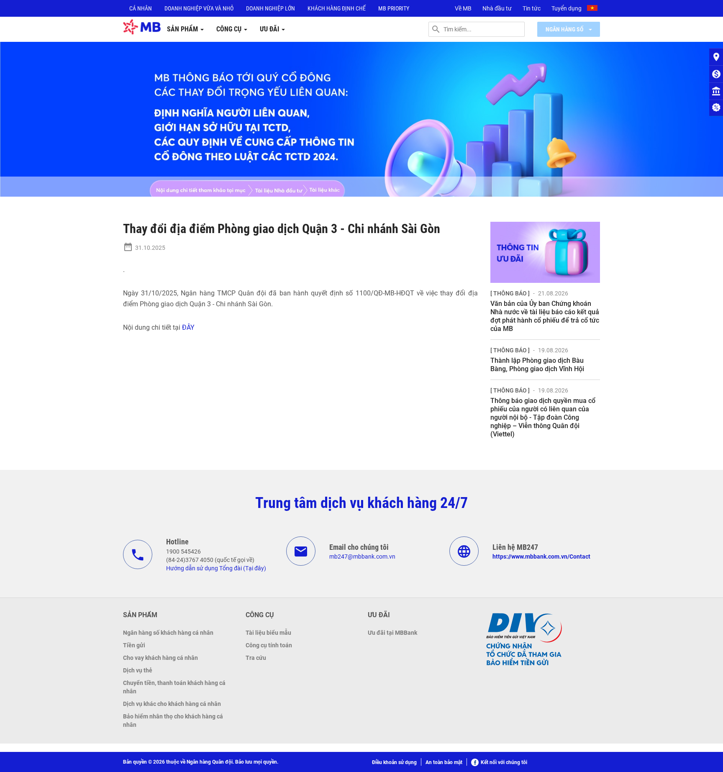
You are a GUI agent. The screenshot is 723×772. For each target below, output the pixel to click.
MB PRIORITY (393, 8)
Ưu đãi (270, 29)
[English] (593, 9)
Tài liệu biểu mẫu (268, 632)
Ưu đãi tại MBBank (392, 632)
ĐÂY (188, 327)
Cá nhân (140, 8)
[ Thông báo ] (510, 293)
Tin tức (532, 8)
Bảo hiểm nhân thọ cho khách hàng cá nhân (173, 720)
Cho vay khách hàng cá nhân (160, 657)
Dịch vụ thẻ (137, 670)
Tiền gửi (134, 645)
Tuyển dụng (566, 8)
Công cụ (229, 29)
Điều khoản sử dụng (394, 762)
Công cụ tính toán (269, 645)
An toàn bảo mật (444, 762)
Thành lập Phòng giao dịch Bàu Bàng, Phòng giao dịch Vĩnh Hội (537, 365)
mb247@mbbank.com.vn (362, 556)
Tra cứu (256, 657)
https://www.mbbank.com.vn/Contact (541, 556)
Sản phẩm (183, 29)
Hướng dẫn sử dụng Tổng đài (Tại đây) (216, 568)
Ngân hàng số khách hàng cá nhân (168, 632)
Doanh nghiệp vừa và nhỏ (198, 8)
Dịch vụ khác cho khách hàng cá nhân (172, 703)
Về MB (463, 8)
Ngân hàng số (565, 29)
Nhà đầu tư (497, 8)
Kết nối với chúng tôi (504, 762)
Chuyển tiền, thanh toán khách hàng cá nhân (174, 687)
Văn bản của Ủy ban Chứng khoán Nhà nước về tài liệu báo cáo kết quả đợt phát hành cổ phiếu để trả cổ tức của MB (544, 316)
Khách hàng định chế (337, 8)
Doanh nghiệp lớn (270, 8)
